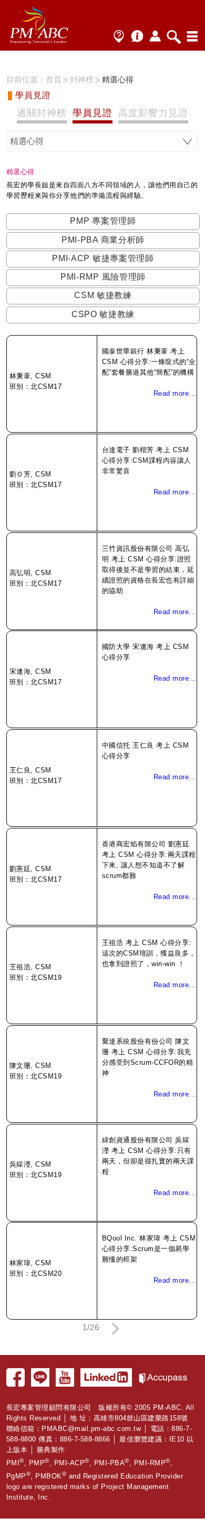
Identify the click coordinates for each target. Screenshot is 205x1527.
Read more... (174, 393)
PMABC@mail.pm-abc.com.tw (91, 1429)
